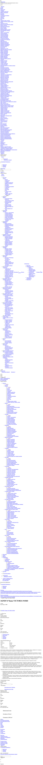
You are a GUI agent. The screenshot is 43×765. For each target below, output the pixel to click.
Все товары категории (4, 720)
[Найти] (1, 5)
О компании (2, 733)
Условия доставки (3, 742)
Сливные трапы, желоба (11, 493)
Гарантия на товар (3, 743)
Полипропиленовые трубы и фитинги (14, 548)
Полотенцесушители (11, 488)
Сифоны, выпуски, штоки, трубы (13, 511)
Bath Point (2, 735)
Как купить (5, 635)
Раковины (9, 427)
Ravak (1, 722)
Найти (2, 757)
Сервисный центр (10, 563)
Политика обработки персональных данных (8, 754)
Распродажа (2, 731)
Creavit (1, 725)
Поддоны (9, 459)
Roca (1, 723)
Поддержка (2, 744)
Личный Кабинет (3, 739)
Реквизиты (2, 738)
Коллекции (2, 729)
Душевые (9, 450)
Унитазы (8, 416)
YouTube (4, 166)
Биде (8, 531)
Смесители (9, 468)
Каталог (6, 385)
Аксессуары (9, 521)
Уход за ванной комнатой (12, 543)
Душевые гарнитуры (11, 479)
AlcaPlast (2, 726)
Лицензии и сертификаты (5, 737)
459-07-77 (2, 153)
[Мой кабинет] (0, 373)
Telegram (4, 165)
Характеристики (6, 634)
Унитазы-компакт (12, 596)
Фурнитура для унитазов (10, 597)
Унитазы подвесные (19, 596)
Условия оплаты (3, 741)
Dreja (1, 724)
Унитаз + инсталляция (4, 596)
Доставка (4, 637)
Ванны (8, 405)
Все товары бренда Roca (5, 721)
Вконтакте (5, 164)
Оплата (4, 636)
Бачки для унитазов (34, 596)
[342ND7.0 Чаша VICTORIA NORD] (7, 610)
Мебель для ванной (11, 439)
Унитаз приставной (27, 596)
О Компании (7, 559)
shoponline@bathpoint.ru (5, 161)
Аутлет (8, 388)
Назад (7, 384)
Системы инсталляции (11, 501)
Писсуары (9, 537)
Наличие (4, 638)
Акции (1, 730)
